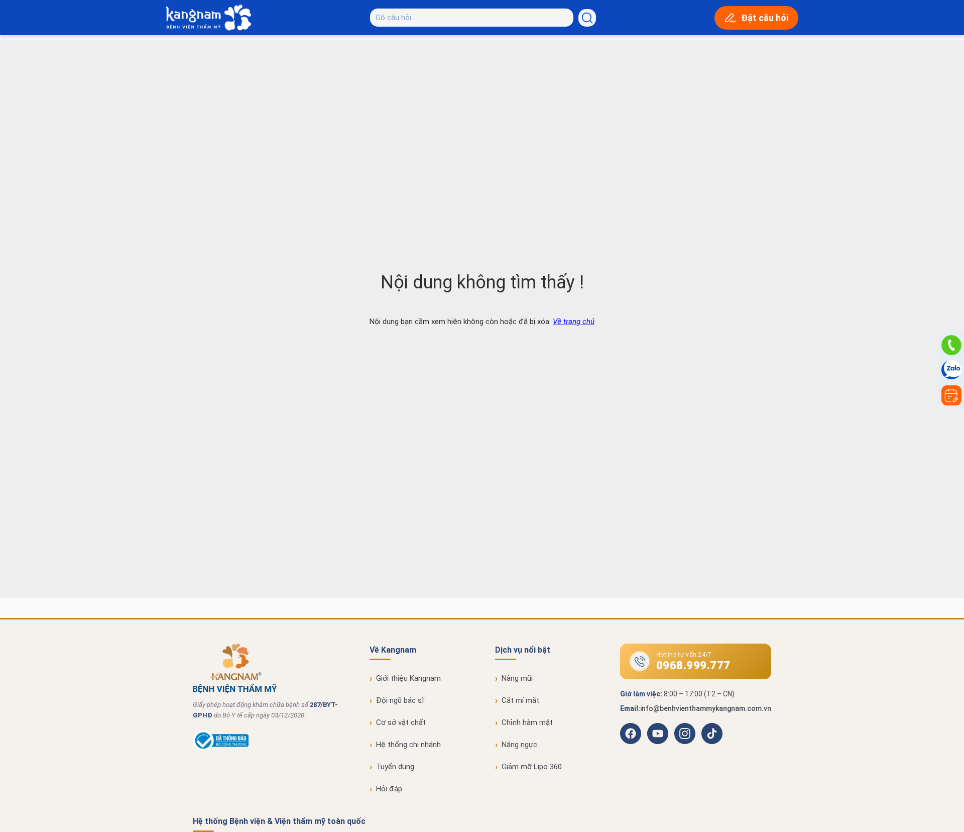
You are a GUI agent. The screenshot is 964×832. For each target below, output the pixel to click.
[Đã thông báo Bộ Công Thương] (221, 748)
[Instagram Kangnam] (684, 733)
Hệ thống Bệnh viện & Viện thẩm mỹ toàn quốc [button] (279, 821)
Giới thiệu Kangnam (408, 678)
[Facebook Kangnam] (630, 733)
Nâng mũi (517, 678)
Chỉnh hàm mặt (527, 722)
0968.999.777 (693, 665)
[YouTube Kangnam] (657, 733)
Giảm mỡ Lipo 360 (532, 766)
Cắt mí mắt (520, 700)
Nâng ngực (519, 744)
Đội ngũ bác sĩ (400, 700)
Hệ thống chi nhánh (408, 744)
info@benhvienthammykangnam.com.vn (705, 708)
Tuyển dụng (395, 766)
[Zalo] (951, 370)
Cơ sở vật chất (401, 722)
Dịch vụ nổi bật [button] (522, 650)
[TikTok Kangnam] (711, 733)
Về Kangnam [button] (393, 650)
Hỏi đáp (389, 788)
